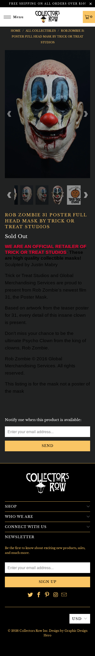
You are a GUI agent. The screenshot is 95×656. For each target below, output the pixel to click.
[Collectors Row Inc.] (47, 16)
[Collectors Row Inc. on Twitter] (30, 595)
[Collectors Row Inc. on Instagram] (55, 595)
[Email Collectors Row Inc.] (64, 595)
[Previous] (9, 114)
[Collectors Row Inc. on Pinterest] (47, 595)
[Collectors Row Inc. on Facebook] (38, 595)
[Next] (85, 114)
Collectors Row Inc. (33, 631)
